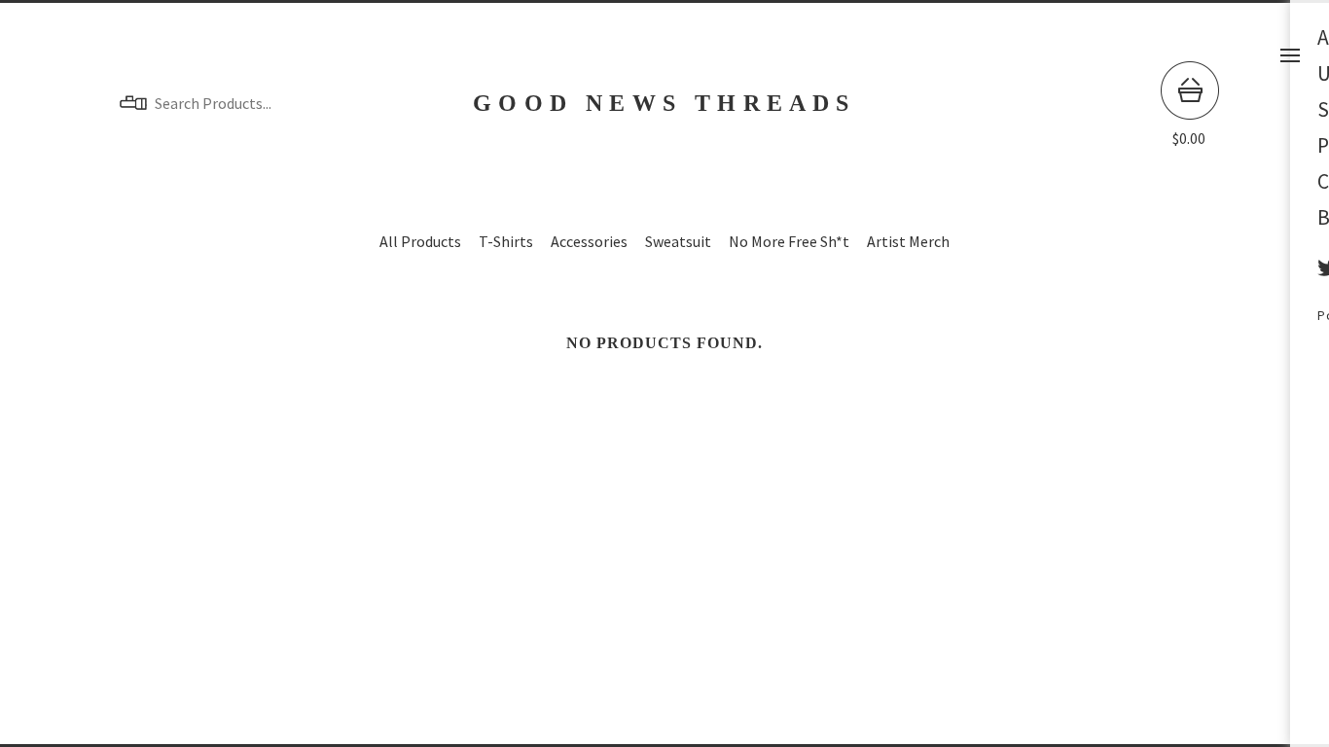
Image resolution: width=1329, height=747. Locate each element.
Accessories (589, 241)
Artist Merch (908, 241)
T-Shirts (506, 241)
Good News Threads (664, 103)
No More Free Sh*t (789, 241)
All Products (420, 241)
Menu (1290, 55)
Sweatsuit (678, 241)
